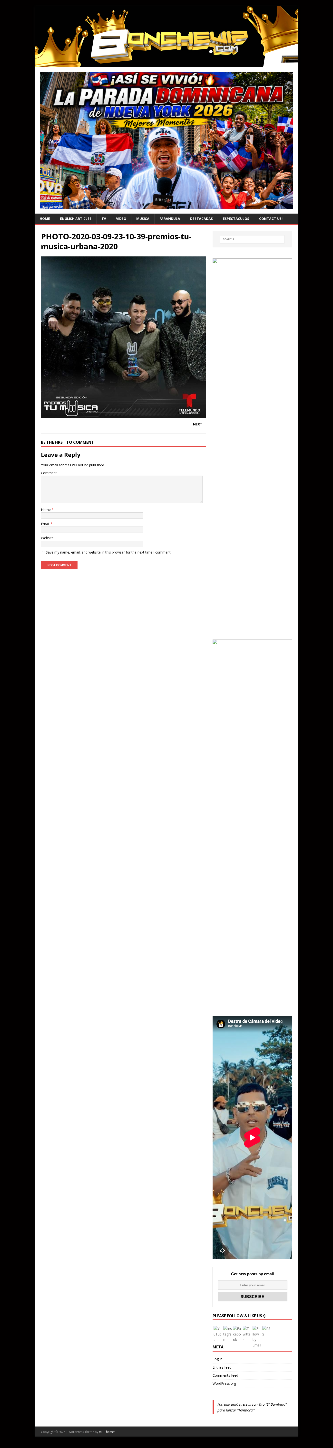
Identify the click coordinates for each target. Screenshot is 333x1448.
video (121, 218)
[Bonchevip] (166, 64)
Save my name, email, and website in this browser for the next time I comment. (108, 552)
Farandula (169, 218)
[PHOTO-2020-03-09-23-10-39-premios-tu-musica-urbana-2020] (123, 414)
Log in (217, 1359)
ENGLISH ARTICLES (75, 218)
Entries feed (222, 1367)
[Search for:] (252, 239)
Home (45, 218)
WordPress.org (224, 1383)
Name (46, 509)
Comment (49, 472)
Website (47, 538)
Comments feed (225, 1375)
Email (45, 523)
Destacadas (201, 218)
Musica (142, 218)
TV (103, 218)
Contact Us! (271, 218)
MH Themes (107, 1432)
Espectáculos (236, 218)
